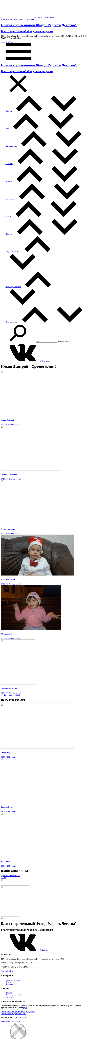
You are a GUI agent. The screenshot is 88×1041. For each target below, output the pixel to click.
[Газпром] (10, 916)
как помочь (10, 997)
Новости (9, 181)
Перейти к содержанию (44, 17)
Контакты (9, 164)
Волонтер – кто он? (13, 287)
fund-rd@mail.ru (7, 971)
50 (11, 695)
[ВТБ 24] (3, 878)
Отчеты (8, 216)
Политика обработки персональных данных (18, 1012)
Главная (9, 111)
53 (18, 695)
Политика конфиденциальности (13, 1014)
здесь (25, 1008)
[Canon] (15, 885)
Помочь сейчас (7, 42)
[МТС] (3, 918)
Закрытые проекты (13, 252)
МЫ (7, 129)
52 (16, 695)
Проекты (9, 234)
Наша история (11, 146)
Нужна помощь (12, 322)
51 (13, 695)
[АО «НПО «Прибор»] (10, 876)
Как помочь (10, 199)
